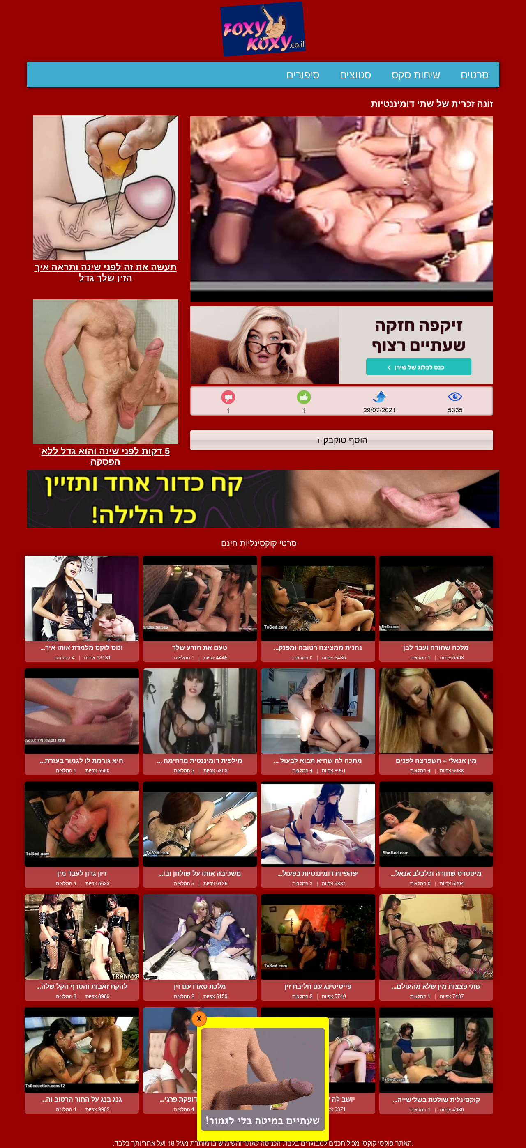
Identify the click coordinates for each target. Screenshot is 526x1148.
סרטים (475, 74)
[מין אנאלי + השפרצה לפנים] (436, 711)
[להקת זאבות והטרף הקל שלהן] (82, 937)
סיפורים (302, 74)
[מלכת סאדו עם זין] (200, 937)
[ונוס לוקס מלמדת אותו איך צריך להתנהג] (82, 598)
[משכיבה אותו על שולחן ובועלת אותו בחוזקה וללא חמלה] (200, 824)
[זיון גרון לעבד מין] (82, 824)
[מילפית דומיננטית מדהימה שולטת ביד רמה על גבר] (200, 711)
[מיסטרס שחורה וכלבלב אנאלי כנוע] (436, 824)
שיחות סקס (416, 74)
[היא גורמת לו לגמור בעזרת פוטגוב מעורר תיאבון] (82, 711)
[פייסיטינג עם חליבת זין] (318, 937)
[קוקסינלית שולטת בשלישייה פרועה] (436, 1050)
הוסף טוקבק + (341, 439)
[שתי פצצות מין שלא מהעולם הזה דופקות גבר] (436, 937)
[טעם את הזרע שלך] (200, 598)
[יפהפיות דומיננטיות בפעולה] (318, 824)
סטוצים (355, 74)
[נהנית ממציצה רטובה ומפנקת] (318, 598)
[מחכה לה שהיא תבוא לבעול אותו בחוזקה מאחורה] (318, 711)
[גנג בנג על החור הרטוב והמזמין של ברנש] (82, 1050)
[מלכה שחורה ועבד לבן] (436, 598)
